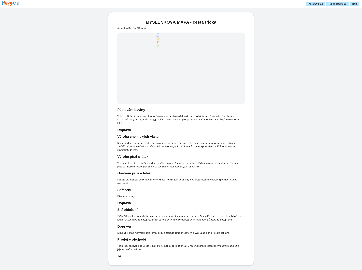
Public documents (337, 4)
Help (354, 4)
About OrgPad (316, 4)
